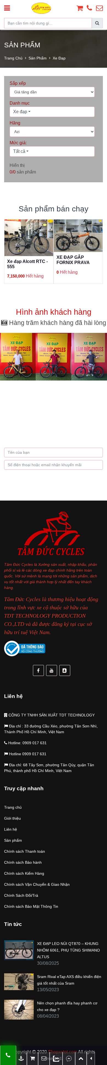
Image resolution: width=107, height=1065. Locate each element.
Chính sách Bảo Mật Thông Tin (31, 906)
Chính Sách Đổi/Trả (21, 895)
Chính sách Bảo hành (23, 862)
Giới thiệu (12, 818)
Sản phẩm (38, 58)
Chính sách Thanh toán (24, 851)
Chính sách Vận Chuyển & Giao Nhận (37, 884)
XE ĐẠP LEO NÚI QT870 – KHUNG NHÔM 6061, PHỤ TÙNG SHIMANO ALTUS (68, 950)
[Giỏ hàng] (80, 8)
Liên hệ (10, 829)
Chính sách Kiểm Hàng (24, 873)
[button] (52, 112)
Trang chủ (13, 58)
